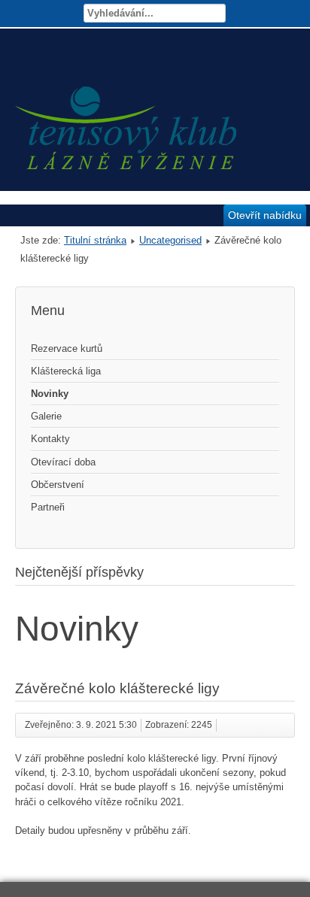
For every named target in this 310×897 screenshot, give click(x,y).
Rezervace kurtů (66, 348)
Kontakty (50, 438)
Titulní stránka (95, 240)
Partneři (48, 507)
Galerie (46, 416)
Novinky (49, 393)
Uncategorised (170, 240)
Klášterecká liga (66, 371)
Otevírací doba (63, 462)
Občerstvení (57, 484)
